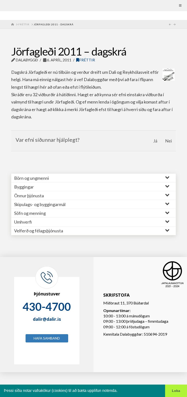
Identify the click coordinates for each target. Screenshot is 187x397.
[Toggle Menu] (93, 5)
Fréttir (87, 60)
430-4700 (47, 306)
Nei (168, 140)
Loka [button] (176, 391)
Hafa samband (47, 338)
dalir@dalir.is (47, 319)
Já (155, 140)
